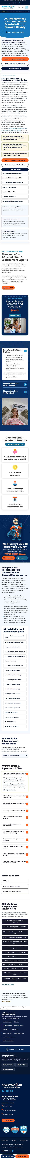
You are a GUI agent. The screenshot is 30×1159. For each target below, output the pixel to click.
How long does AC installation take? (14, 811)
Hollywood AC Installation (13, 647)
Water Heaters (14, 1029)
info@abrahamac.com (9, 1110)
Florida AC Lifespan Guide (13, 703)
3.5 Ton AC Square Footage (13, 680)
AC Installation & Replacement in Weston (15, 952)
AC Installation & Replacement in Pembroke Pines (15, 932)
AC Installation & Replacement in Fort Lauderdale (15, 921)
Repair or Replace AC (9, 196)
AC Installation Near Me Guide (12, 178)
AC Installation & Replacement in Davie (15, 960)
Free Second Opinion (8, 1041)
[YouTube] (11, 1091)
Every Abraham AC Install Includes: (11, 384)
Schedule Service (8, 1114)
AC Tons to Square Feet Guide (14, 666)
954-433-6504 (6, 1001)
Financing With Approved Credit (13, 201)
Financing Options (10, 722)
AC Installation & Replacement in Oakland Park (15, 927)
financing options (16, 130)
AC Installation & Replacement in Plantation (15, 965)
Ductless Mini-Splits (19, 1033)
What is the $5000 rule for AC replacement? (12, 825)
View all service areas (8, 984)
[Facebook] (3, 1091)
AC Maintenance (7, 1025)
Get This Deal (15, 315)
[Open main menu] (26, 7)
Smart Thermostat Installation (12, 892)
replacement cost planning (16, 128)
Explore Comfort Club (15, 444)
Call (15, 68)
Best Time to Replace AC (12, 708)
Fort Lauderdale (8, 1065)
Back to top (7, 1151)
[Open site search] (23, 7)
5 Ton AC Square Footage (12, 689)
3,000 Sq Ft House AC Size (12, 694)
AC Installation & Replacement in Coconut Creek (15, 979)
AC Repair (6, 881)
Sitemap (14, 1141)
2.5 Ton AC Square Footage (13, 675)
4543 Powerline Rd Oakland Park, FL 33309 (9, 1099)
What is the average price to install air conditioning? (14, 796)
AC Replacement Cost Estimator (13, 182)
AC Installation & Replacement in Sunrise (15, 968)
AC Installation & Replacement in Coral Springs (15, 948)
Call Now (23, 558)
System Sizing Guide (9, 192)
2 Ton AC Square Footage (12, 670)
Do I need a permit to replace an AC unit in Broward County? (13, 832)
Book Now (9, 288)
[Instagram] (7, 1091)
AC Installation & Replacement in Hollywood (15, 937)
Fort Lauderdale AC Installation (15, 64)
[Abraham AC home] (8, 7)
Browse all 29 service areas (11, 755)
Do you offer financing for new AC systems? (13, 839)
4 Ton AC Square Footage (12, 684)
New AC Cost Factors (9, 187)
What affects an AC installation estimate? (12, 817)
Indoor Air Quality (18, 1025)
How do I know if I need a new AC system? (13, 847)
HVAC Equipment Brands (9, 1037)
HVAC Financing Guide (12, 717)
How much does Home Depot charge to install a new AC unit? (15, 862)
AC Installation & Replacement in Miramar (15, 957)
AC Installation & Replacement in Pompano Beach (15, 942)
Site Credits (5, 1141)
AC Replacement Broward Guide (15, 656)
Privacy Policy (24, 1141)
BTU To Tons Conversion (12, 698)
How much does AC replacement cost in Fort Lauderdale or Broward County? (14, 774)
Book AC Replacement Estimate (15, 59)
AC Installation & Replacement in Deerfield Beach (15, 973)
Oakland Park (22, 1065)
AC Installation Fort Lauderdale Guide (14, 637)
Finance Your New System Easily (10, 392)
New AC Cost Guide (10, 661)
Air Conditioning (7, 1022)
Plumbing (5, 1029)
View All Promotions (14, 2)
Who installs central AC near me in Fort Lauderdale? (14, 804)
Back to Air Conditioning (16, 32)
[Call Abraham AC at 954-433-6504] (19, 7)
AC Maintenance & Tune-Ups (11, 886)
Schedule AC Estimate (11, 726)
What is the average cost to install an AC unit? (14, 854)
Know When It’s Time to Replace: (12, 351)
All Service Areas (7, 1033)
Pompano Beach (8, 1069)
